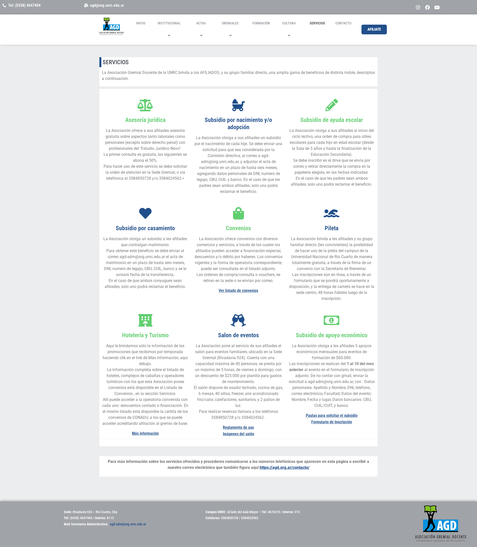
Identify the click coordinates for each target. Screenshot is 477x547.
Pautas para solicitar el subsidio (332, 415)
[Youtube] (437, 7)
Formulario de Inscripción (331, 422)
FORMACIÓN (261, 23)
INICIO (140, 23)
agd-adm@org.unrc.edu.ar (128, 524)
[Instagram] (418, 7)
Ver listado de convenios (238, 290)
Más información (145, 433)
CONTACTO (343, 23)
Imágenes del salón (238, 434)
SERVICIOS (317, 23)
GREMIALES (230, 23)
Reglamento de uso (238, 427)
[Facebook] (427, 7)
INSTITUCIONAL (169, 23)
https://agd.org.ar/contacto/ (285, 467)
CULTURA (289, 23)
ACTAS (201, 23)
